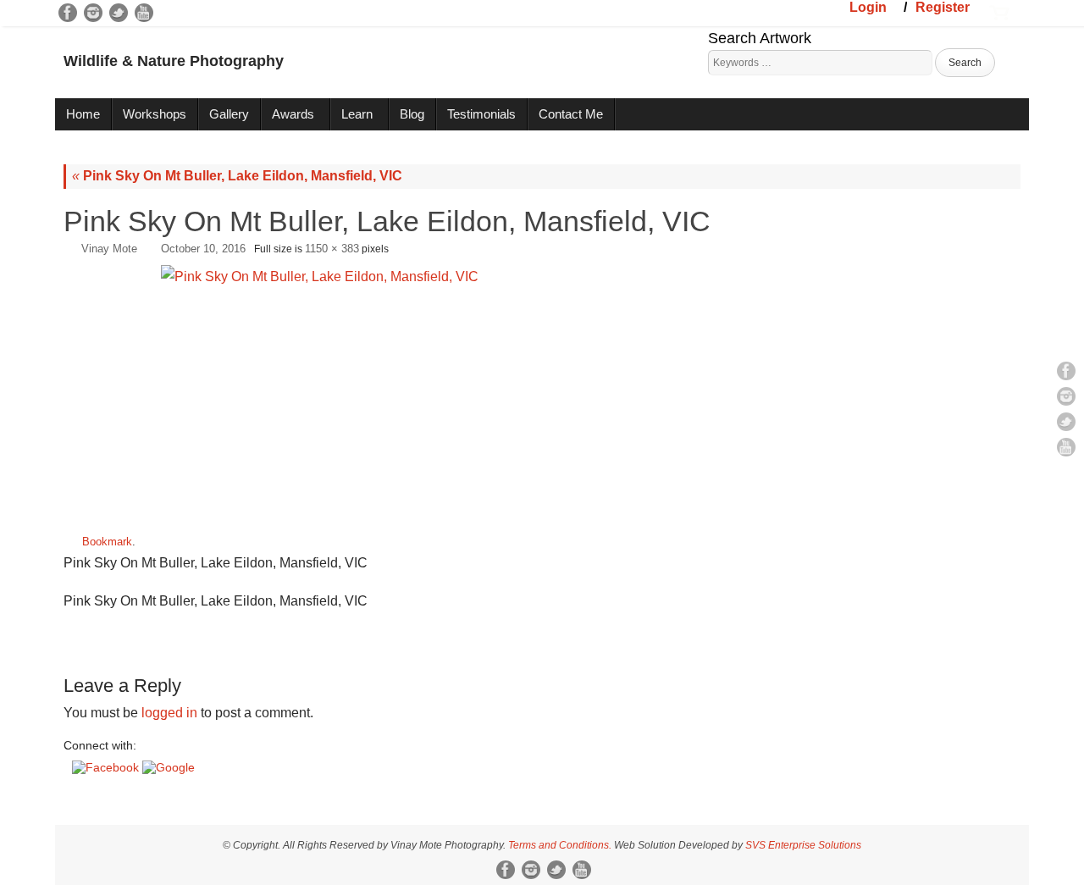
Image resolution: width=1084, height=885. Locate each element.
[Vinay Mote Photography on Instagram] (93, 12)
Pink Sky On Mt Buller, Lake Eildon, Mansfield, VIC (237, 176)
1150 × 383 (332, 248)
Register (942, 7)
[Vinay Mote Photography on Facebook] (67, 12)
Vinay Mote (109, 248)
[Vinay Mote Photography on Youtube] (144, 12)
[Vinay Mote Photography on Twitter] (118, 12)
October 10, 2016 (203, 248)
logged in (169, 712)
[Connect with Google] (168, 767)
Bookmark (107, 541)
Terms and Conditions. (559, 845)
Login (868, 7)
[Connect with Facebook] (107, 767)
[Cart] (999, 11)
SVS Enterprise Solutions (803, 845)
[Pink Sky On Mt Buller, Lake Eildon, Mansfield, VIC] (542, 392)
